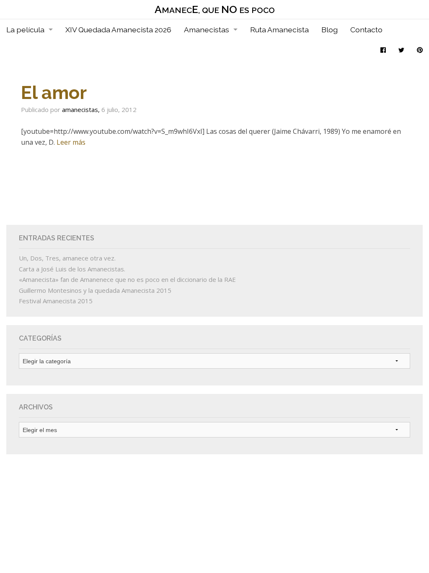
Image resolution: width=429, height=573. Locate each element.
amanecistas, (81, 109)
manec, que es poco (215, 9)
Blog (329, 29)
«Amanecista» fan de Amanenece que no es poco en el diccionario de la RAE (127, 279)
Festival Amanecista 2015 (56, 301)
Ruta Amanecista (279, 29)
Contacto (366, 29)
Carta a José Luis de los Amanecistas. (72, 269)
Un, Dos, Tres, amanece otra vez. (67, 258)
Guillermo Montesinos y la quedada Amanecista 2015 (95, 290)
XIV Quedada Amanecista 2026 (118, 29)
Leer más (71, 142)
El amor (54, 92)
